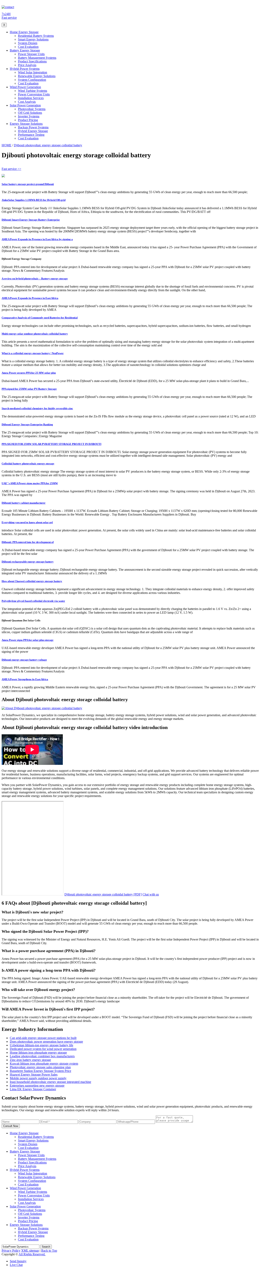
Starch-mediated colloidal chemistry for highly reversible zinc (37, 408)
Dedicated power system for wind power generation (43, 1049)
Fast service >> (11, 169)
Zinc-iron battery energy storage (30, 1060)
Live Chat (16, 1265)
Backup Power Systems (33, 127)
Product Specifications (32, 61)
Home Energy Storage (24, 32)
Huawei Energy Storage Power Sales (34, 1074)
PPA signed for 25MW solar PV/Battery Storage (29, 388)
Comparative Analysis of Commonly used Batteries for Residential (40, 317)
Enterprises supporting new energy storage (37, 1085)
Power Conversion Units (34, 94)
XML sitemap (30, 1250)
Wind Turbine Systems (32, 90)
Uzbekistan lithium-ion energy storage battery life (41, 1045)
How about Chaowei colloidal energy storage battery (32, 581)
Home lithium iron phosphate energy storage (38, 1052)
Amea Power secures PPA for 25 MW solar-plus (29, 372)
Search (46, 1246)
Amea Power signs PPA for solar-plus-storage (27, 640)
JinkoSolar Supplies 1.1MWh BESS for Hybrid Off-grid (33, 199)
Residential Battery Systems (36, 35)
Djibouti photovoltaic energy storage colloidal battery (48, 145)
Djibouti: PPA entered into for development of (28, 542)
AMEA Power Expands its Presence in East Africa (30, 298)
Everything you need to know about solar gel (27, 522)
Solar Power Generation (25, 105)
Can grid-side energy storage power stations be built (43, 1038)
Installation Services (31, 98)
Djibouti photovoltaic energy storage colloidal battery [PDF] (103, 894)
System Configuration (32, 79)
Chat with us (151, 894)
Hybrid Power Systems (25, 68)
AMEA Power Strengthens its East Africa (25, 679)
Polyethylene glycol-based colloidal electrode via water (33, 600)
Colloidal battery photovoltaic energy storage (28, 463)
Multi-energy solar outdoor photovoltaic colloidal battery (35, 333)
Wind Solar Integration (32, 72)
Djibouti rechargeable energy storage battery (28, 561)
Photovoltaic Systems (31, 109)
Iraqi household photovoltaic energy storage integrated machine (50, 1082)
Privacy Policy (11, 1250)
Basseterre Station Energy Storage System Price (40, 1071)
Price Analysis (27, 65)
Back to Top (49, 1250)
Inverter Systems (28, 116)
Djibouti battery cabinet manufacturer (23, 502)
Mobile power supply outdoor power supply (38, 1078)
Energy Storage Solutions (26, 123)
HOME (6, 145)
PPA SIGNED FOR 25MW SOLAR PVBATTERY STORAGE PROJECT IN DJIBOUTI (51, 444)
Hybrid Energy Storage (33, 131)
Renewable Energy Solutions (36, 76)
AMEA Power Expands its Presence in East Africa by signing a (37, 239)
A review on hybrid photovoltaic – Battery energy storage (35, 278)
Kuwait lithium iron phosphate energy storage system (44, 1063)
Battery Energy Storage (25, 50)
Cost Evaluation (28, 46)
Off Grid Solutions (30, 112)
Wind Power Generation (25, 87)
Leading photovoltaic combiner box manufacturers (42, 1056)
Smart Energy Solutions (33, 39)
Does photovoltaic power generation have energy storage (46, 1041)
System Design (27, 43)
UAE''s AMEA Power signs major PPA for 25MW (30, 483)
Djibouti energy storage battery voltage (24, 659)
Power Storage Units (31, 54)
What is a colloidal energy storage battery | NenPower (33, 353)
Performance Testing (31, 134)
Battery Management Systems (37, 57)
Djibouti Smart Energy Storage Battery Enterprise (31, 219)
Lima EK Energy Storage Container (33, 1089)
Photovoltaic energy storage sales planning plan (40, 1067)
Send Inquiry (18, 1261)
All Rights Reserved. (32, 1254)
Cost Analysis (27, 101)
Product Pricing (28, 120)
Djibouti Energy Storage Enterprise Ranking (27, 424)
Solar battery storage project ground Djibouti (28, 184)
